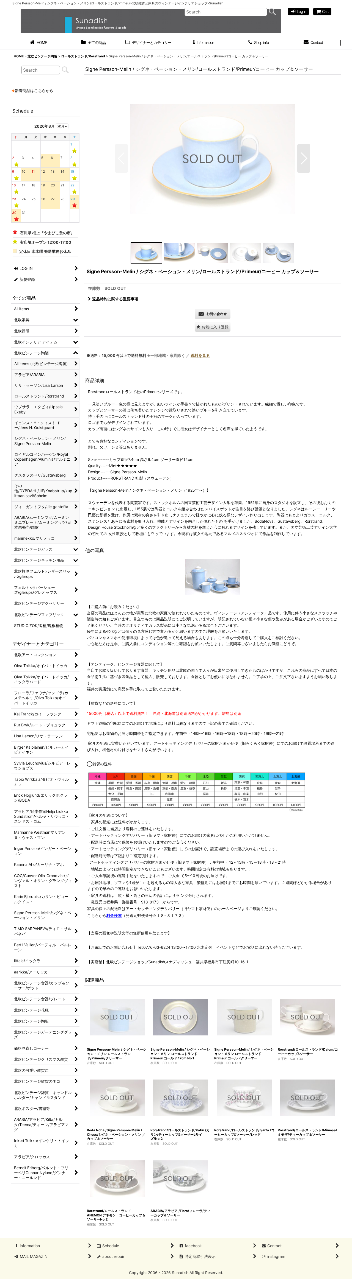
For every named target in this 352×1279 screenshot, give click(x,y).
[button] (121, 158)
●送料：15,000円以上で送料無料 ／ (148, 355)
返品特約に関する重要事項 (115, 298)
